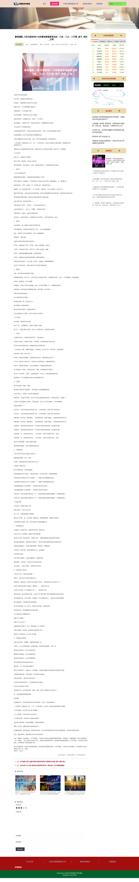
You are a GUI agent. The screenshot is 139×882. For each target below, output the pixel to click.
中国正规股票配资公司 (70, 4)
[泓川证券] (22, 3)
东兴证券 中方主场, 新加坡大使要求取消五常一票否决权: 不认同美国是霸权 (42, 765)
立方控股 (99, 72)
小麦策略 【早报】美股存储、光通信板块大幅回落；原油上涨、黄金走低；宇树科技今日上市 (108, 124)
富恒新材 (99, 54)
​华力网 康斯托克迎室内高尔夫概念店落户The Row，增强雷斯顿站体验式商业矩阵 (107, 196)
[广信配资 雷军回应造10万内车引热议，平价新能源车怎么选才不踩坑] (75, 783)
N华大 (99, 48)
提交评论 (20, 849)
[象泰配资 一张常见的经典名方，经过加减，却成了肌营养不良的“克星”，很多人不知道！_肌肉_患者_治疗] (98, 161)
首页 (44, 4)
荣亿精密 (99, 70)
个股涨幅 (94, 41)
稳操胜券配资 (87, 4)
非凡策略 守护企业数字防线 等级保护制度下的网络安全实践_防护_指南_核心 (42, 761)
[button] (93, 94)
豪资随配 (19, 44)
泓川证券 (55, 4)
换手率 (123, 41)
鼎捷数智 (99, 59)
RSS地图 (72, 873)
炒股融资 (99, 4)
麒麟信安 (99, 56)
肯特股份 (99, 67)
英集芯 (99, 62)
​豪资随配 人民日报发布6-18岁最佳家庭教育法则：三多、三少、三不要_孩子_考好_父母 (107, 180)
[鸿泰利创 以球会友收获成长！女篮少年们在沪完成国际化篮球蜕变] (50, 783)
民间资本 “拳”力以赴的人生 (101, 136)
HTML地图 (79, 873)
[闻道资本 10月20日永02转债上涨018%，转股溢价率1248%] (25, 783)
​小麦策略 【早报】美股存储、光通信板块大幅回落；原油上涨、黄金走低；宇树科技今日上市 (108, 204)
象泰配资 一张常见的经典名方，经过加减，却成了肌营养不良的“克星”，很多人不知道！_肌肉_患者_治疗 (115, 161)
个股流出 (116, 41)
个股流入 (109, 41)
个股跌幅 (102, 41)
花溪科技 (99, 51)
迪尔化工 (99, 64)
